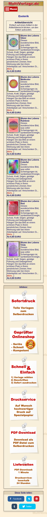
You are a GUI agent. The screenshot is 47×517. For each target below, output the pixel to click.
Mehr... (10, 69)
